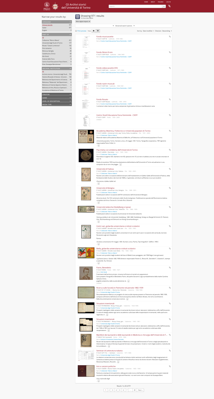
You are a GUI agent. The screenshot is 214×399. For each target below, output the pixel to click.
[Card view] (94, 31)
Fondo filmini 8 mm (104, 52)
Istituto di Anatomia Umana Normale (112, 339)
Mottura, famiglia (48, 51)
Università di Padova (105, 169)
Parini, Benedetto (103, 267)
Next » (140, 390)
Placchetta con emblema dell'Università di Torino (117, 150)
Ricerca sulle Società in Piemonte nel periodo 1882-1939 (119, 288)
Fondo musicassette (104, 36)
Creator (45, 94)
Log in (168, 1)
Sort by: (139, 31)
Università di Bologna (105, 188)
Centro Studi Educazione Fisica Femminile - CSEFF (58, 62)
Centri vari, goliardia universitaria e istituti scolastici (118, 226)
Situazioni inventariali (105, 303)
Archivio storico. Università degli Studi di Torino (57, 74)
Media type (46, 104)
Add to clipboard (170, 36)
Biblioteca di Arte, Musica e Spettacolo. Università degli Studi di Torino (65, 88)
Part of (45, 34)
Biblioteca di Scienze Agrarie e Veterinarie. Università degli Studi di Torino (66, 85)
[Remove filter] (89, 21)
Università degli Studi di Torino (52, 43)
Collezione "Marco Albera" (50, 40)
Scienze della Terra (48, 59)
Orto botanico (47, 48)
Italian (44, 28)
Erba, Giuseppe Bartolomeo (51, 64)
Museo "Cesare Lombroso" (51, 46)
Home (146, 1)
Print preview (81, 31)
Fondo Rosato (102, 99)
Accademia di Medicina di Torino (53, 90)
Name (44, 97)
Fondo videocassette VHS (107, 68)
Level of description (51, 100)
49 (134, 390)
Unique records (47, 25)
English (44, 30)
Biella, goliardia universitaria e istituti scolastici (116, 248)
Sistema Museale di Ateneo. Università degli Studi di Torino (61, 77)
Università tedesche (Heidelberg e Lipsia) (113, 207)
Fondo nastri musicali (105, 83)
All (43, 38)
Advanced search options (123, 26)
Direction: (158, 31)
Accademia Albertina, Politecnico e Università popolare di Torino (123, 131)
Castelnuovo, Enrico (48, 54)
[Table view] (98, 31)
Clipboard (169, 6)
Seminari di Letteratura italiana (109, 350)
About (153, 1)
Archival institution (51, 68)
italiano (160, 1)
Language (46, 21)
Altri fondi (45, 56)
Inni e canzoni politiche (106, 366)
